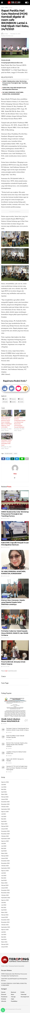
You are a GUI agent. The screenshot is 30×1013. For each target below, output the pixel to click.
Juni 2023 (3, 875)
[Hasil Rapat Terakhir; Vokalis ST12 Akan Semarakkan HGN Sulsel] (6, 436)
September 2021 (5, 927)
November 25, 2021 (15, 33)
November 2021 (5, 922)
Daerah (10, 7)
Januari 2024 (4, 858)
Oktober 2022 (5, 895)
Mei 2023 (3, 878)
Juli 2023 (3, 873)
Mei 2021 (3, 937)
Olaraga (13, 996)
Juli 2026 (3, 784)
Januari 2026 (4, 799)
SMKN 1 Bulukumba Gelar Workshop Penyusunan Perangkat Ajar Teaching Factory (15, 82)
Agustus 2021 (5, 929)
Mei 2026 (3, 789)
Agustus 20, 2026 (5, 606)
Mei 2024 (3, 848)
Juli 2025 (3, 814)
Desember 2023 (5, 860)
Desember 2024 (5, 831)
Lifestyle (3, 1001)
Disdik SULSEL (8, 453)
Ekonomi (3, 994)
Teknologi (23, 994)
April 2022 (4, 910)
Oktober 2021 (5, 924)
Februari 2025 (4, 826)
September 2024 (5, 838)
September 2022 (5, 897)
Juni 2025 (3, 816)
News (6, 7)
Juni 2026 (3, 787)
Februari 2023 (4, 885)
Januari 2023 (4, 887)
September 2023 (5, 868)
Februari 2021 (4, 944)
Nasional (13, 992)
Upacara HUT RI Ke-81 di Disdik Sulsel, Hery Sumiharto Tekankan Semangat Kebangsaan (16, 768)
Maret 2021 (4, 942)
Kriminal (3, 999)
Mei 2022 (3, 907)
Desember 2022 (5, 890)
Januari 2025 (4, 828)
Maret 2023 (4, 883)
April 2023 (4, 880)
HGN (15, 453)
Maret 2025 (4, 824)
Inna (7, 33)
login (6, 670)
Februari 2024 (4, 855)
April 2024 (4, 851)
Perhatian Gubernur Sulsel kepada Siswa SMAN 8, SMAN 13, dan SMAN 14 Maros (14, 633)
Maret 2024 (4, 853)
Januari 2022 (4, 917)
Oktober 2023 (5, 865)
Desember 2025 (5, 801)
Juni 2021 (3, 934)
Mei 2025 (3, 819)
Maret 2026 (4, 794)
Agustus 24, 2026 (5, 518)
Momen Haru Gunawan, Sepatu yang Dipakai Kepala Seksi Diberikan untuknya (13, 602)
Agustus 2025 (5, 811)
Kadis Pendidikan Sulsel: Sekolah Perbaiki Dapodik (15, 736)
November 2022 (5, 892)
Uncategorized (25, 996)
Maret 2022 (4, 912)
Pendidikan (14, 1001)
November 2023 (5, 863)
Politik (22, 992)
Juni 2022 (3, 905)
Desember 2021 (5, 919)
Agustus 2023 (5, 870)
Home (2, 7)
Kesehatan (4, 996)
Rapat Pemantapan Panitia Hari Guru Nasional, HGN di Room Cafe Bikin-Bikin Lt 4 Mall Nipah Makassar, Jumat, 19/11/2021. (6, 422)
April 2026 (4, 792)
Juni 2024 (3, 846)
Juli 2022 (3, 902)
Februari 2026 (4, 797)
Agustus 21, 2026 (5, 575)
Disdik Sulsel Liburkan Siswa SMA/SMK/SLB (10, 720)
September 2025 (5, 809)
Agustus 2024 (5, 841)
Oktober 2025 (5, 806)
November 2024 (5, 833)
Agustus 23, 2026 (5, 547)
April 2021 (4, 939)
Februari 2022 (4, 914)
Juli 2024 (3, 843)
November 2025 (5, 804)
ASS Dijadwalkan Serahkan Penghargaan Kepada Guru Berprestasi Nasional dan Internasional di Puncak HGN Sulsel (19, 422)
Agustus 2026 (5, 782)
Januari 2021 (4, 946)
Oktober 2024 (5, 836)
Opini (12, 999)
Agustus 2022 (5, 900)
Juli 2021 (3, 932)
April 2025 (4, 821)
